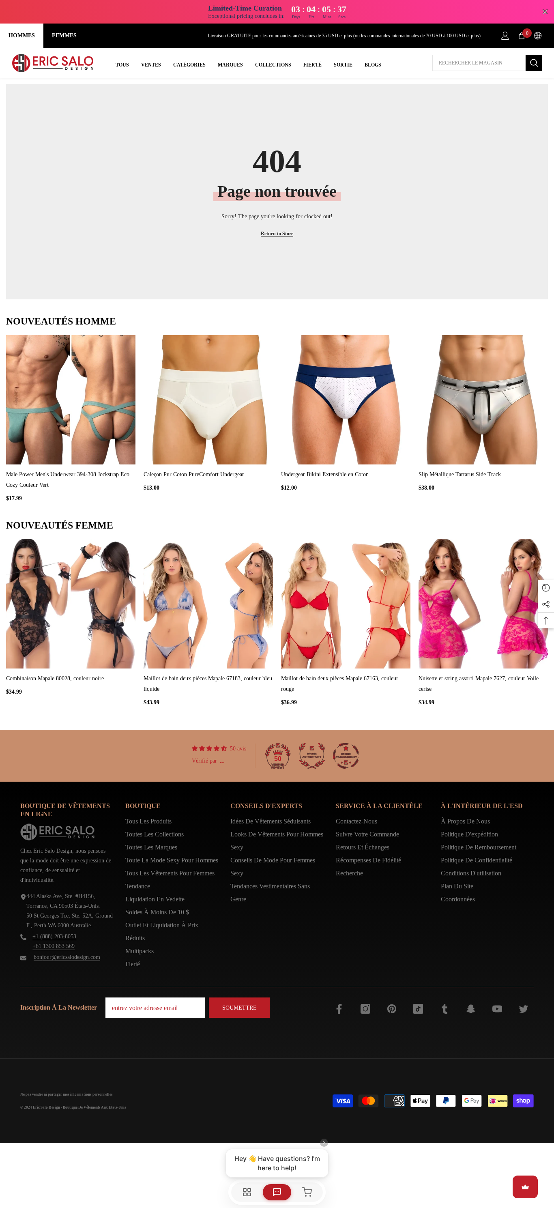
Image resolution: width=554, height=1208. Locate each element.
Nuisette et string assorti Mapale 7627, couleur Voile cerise (479, 683)
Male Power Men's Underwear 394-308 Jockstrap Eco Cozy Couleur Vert (67, 479)
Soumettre (239, 1008)
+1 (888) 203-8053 (54, 936)
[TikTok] (418, 1009)
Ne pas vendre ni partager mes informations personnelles (66, 1094)
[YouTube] (497, 1009)
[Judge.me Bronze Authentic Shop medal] (312, 756)
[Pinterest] (392, 1009)
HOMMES (22, 35)
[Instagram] (365, 1009)
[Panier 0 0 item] (521, 36)
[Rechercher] (487, 63)
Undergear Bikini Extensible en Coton (325, 474)
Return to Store (277, 233)
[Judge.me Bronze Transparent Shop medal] (346, 756)
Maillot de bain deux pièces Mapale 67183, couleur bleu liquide (208, 683)
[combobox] (479, 63)
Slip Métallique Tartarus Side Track (460, 474)
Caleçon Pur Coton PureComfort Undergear (194, 474)
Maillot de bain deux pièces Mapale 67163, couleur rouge (339, 683)
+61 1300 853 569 (53, 946)
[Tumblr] (444, 1009)
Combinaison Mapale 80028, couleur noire (55, 678)
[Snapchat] (471, 1009)
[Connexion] (505, 36)
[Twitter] (523, 1009)
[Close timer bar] (545, 12)
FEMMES (64, 35)
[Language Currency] (538, 36)
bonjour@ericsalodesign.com (67, 957)
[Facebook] (339, 1009)
